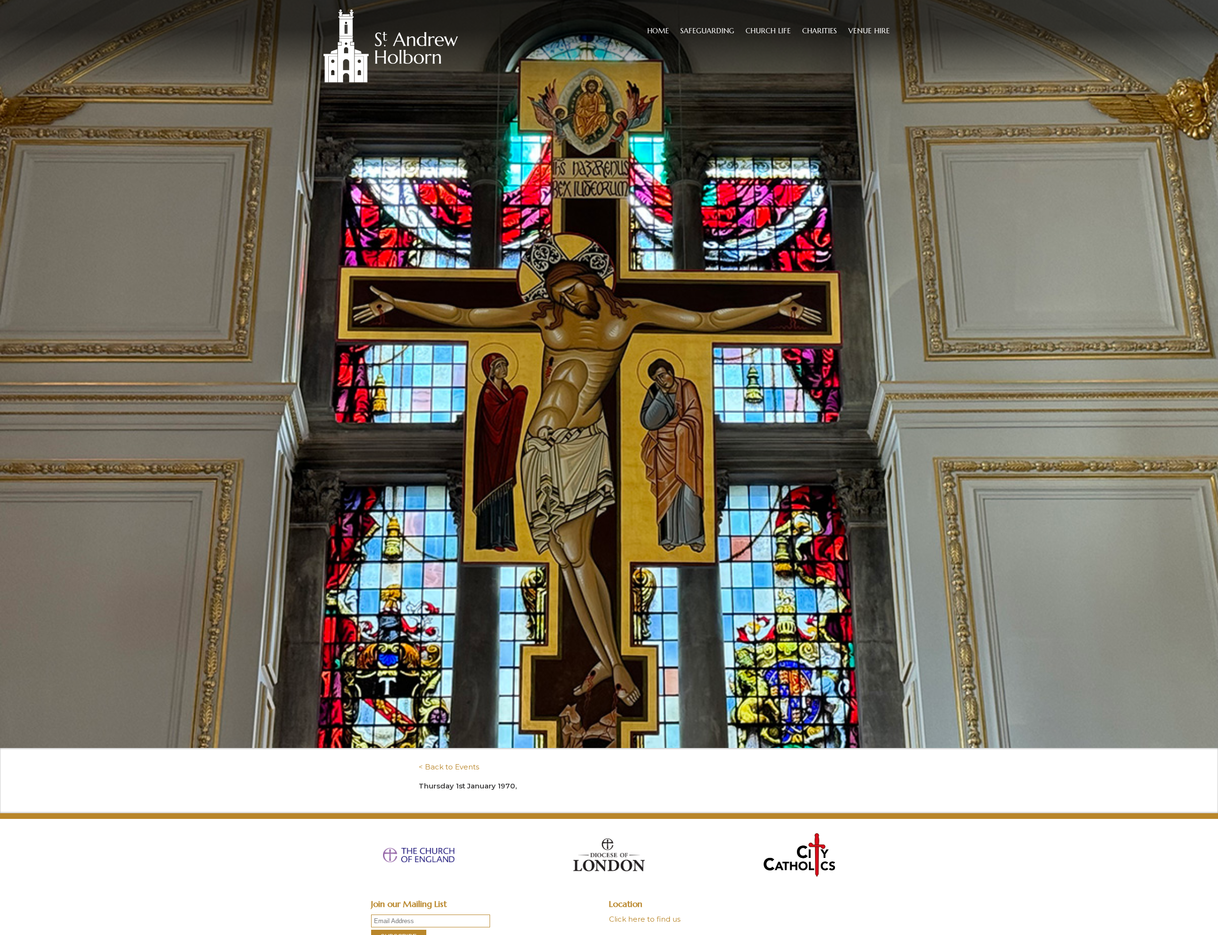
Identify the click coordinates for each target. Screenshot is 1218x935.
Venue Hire (869, 30)
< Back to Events (449, 766)
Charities (819, 30)
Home (658, 30)
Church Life (768, 30)
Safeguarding (707, 30)
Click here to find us (644, 919)
